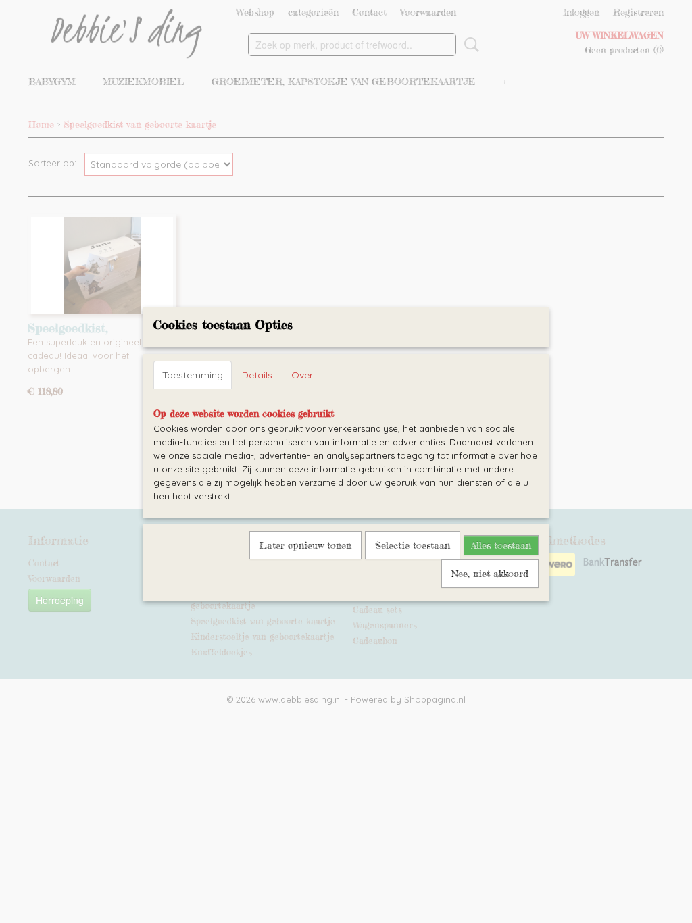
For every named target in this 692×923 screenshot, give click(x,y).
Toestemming (192, 375)
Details (257, 375)
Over (302, 375)
